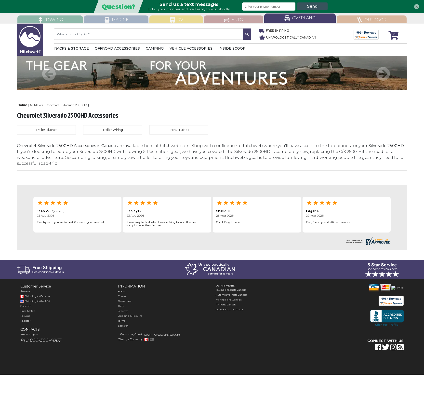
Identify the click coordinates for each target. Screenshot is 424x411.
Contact (123, 296)
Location (123, 325)
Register (25, 320)
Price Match (27, 311)
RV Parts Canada (226, 304)
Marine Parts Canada (229, 299)
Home (22, 105)
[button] (358, 363)
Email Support (29, 334)
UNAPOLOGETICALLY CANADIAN (290, 37)
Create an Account (167, 334)
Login (148, 334)
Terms (121, 320)
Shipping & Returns (130, 315)
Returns (25, 315)
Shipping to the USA (37, 301)
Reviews (25, 291)
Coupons (25, 306)
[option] (212, 73)
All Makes (36, 105)
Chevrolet (52, 105)
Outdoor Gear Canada (229, 309)
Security (123, 311)
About (122, 291)
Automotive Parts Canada (231, 294)
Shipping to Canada (37, 296)
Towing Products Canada (231, 289)
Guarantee (124, 301)
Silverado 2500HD (74, 105)
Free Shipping (277, 30)
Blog (121, 306)
